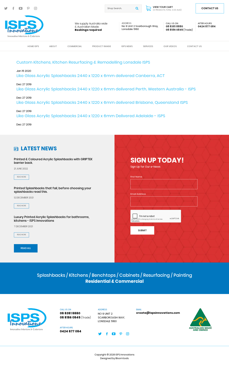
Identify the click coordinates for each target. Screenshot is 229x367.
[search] (137, 8)
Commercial (74, 46)
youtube (21, 8)
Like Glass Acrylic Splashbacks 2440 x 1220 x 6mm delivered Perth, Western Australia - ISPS (106, 89)
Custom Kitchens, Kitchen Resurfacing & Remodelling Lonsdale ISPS (83, 62)
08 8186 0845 (179, 29)
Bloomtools (122, 358)
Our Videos (170, 46)
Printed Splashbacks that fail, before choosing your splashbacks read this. (52, 190)
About (53, 46)
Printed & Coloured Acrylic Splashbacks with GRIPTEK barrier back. (53, 161)
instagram (35, 8)
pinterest (28, 8)
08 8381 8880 (174, 25)
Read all (26, 248)
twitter (6, 8)
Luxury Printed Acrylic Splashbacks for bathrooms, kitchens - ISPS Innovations (51, 218)
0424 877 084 (207, 25)
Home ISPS (33, 46)
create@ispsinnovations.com (152, 311)
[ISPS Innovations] (24, 26)
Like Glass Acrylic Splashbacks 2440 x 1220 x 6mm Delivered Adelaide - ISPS (90, 116)
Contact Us (194, 46)
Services (148, 46)
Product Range (101, 46)
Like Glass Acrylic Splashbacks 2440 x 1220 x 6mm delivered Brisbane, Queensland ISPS (102, 102)
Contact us (209, 8)
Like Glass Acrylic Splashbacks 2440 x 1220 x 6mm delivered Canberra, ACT (90, 75)
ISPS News (127, 46)
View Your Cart (167, 8)
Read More (21, 177)
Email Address (138, 194)
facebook (13, 8)
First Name (136, 176)
